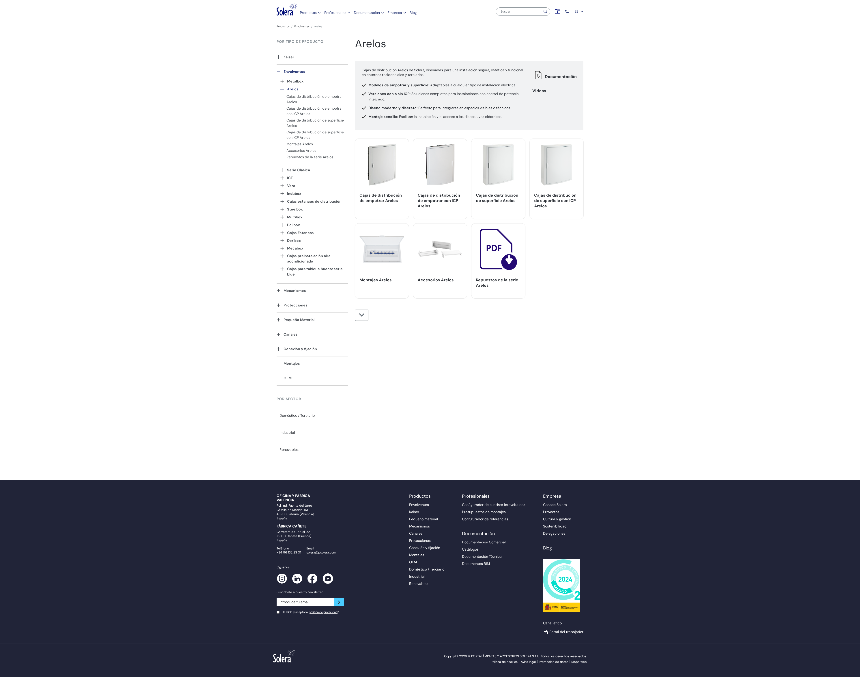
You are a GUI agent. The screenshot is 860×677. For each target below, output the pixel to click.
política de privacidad (323, 612)
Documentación (367, 12)
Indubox (294, 193)
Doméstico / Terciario (297, 415)
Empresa (394, 12)
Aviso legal (528, 662)
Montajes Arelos (299, 144)
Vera (291, 185)
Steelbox (295, 209)
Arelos (293, 89)
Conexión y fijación (300, 349)
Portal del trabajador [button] (566, 631)
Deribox (294, 240)
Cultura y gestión (557, 519)
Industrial (287, 432)
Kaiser (289, 57)
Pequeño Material (299, 319)
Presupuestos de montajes (484, 512)
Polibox (293, 225)
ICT (290, 178)
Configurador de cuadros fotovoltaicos (493, 504)
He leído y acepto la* (310, 612)
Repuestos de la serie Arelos (309, 157)
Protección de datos (553, 662)
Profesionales (335, 12)
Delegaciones (554, 533)
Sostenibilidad (555, 526)
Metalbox (295, 81)
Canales (291, 334)
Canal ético (552, 623)
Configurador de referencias (485, 519)
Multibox (294, 217)
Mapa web (579, 662)
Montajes (292, 363)
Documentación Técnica (482, 556)
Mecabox (295, 248)
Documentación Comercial (484, 542)
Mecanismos (295, 290)
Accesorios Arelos (301, 150)
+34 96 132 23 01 (289, 552)
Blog (413, 12)
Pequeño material (423, 519)
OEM (288, 378)
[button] (567, 11)
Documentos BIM (476, 563)
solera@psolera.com (321, 552)
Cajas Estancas (300, 232)
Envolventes (302, 26)
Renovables (289, 449)
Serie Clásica (298, 170)
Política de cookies (504, 662)
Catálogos (470, 549)
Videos (539, 90)
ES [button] (577, 11)
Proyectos (551, 512)
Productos (308, 12)
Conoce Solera (555, 504)
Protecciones (295, 305)
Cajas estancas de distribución (314, 201)
